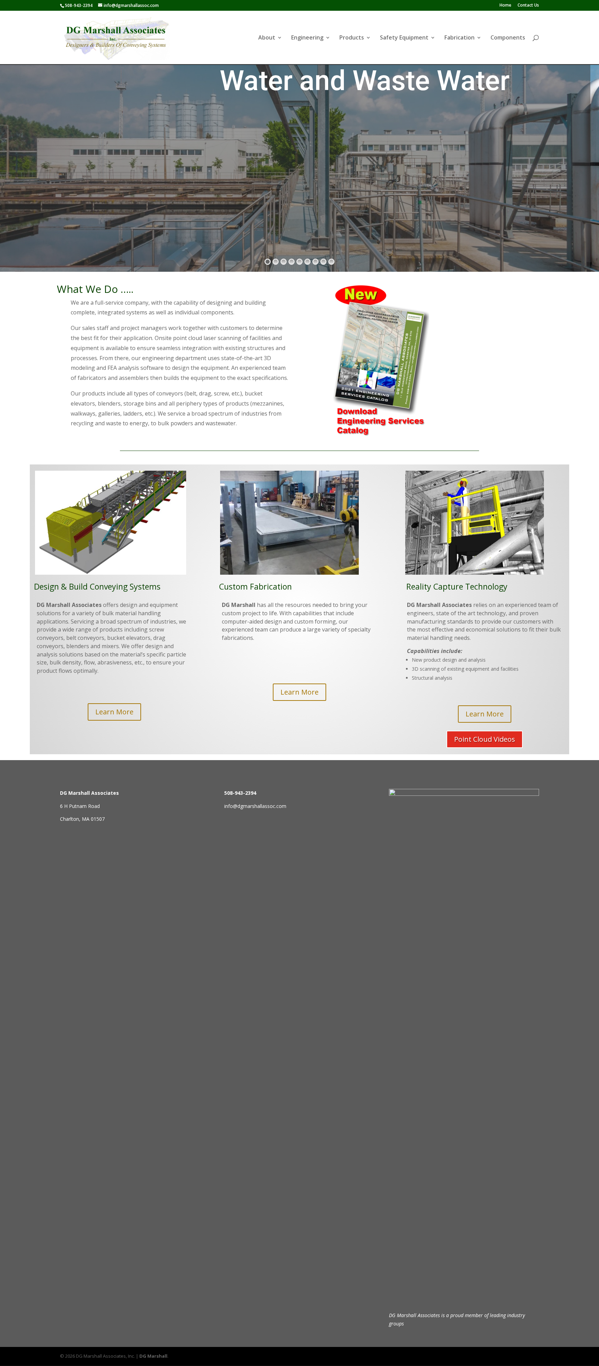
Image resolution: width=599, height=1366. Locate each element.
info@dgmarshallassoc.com (255, 806)
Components (508, 38)
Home (505, 5)
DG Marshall (153, 1356)
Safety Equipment (404, 38)
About (266, 38)
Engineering (307, 38)
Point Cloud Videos (484, 739)
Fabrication (459, 38)
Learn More (114, 711)
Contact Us (528, 5)
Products (351, 38)
